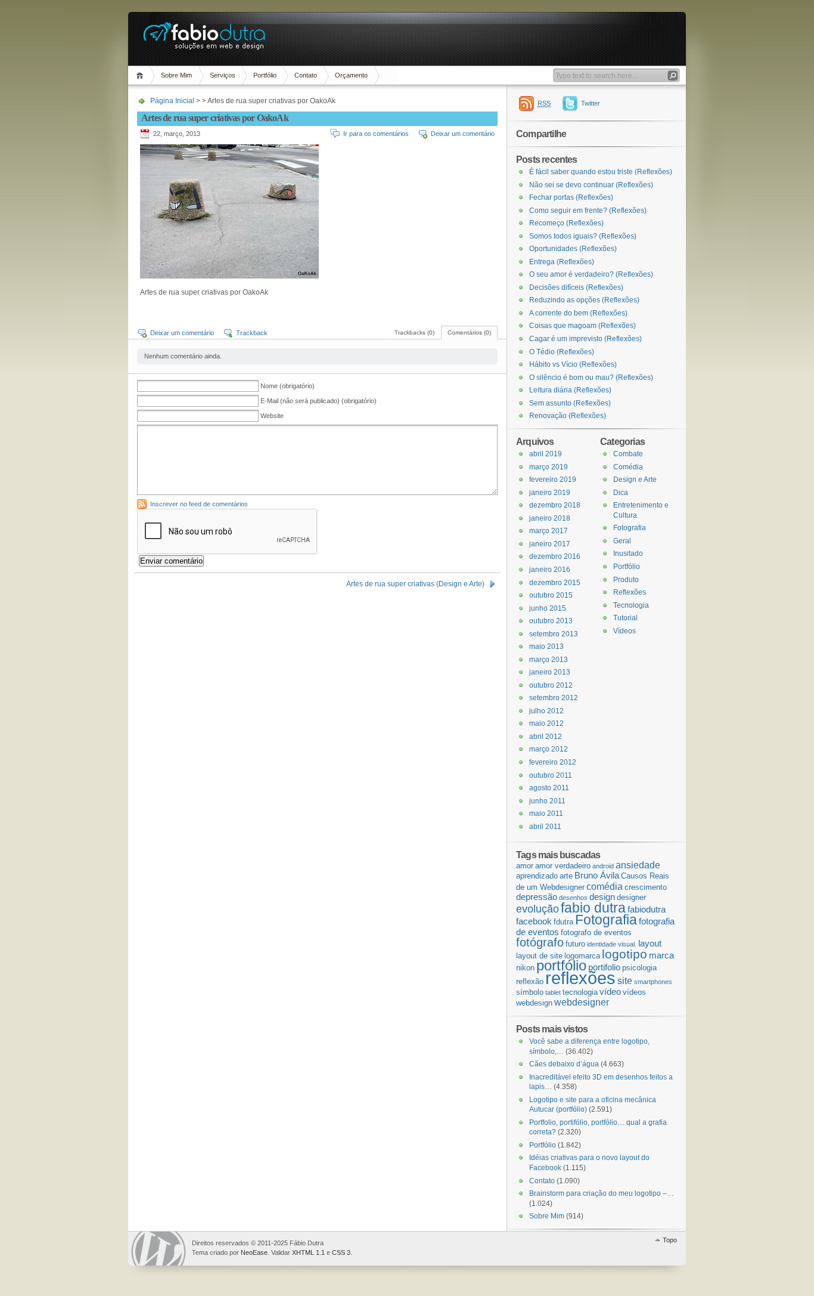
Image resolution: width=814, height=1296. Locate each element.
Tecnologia (631, 605)
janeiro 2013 (549, 672)
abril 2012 (545, 736)
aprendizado (537, 875)
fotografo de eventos (596, 932)
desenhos (573, 897)
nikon (525, 967)
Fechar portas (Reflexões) (571, 197)
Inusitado (628, 553)
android (603, 866)
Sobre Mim (176, 75)
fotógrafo (540, 942)
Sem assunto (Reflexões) (570, 403)
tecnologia (580, 992)
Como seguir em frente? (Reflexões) (588, 210)
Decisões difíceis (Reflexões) (576, 287)
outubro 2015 (551, 595)
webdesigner (581, 1002)
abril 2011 (545, 826)
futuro (575, 943)
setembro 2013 (553, 634)
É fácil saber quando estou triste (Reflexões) (600, 172)
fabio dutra (593, 907)
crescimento (646, 887)
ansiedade (638, 864)
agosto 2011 (549, 788)
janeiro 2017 (549, 544)
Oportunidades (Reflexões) (573, 249)
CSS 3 (341, 1252)
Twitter (590, 103)
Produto (626, 580)
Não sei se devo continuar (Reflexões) (591, 185)
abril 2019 (545, 454)
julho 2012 (546, 711)
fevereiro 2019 (552, 479)
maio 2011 (546, 813)
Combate (628, 454)
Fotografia (629, 528)
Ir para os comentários (376, 133)
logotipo (624, 954)
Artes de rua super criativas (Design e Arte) (415, 584)
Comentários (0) (469, 332)
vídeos (634, 992)
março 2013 (548, 659)
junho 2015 (547, 608)
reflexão (529, 981)
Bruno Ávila (596, 875)
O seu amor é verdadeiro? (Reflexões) (591, 274)
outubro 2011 (550, 775)
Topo (670, 1240)
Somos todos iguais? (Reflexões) (582, 236)
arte (566, 875)
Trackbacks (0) (414, 332)
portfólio (561, 965)
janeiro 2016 (549, 569)
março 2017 (548, 531)
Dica (620, 492)
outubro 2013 (551, 621)
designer (631, 897)
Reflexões (629, 592)
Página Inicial (141, 75)
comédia (604, 886)
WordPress (158, 1249)
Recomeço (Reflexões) (566, 223)
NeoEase (254, 1252)
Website (272, 415)
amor (524, 865)
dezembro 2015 (554, 583)
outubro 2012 (551, 685)
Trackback (252, 332)
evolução (537, 909)
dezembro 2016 (554, 556)
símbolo (529, 992)
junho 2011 (547, 801)
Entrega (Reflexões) (561, 262)
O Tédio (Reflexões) (561, 352)
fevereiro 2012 (552, 762)
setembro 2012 (553, 698)
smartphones (653, 981)
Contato (305, 75)
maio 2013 (546, 646)
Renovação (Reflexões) (567, 416)
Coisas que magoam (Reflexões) (582, 325)
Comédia (628, 467)
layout (649, 943)
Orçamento (351, 75)
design (602, 897)
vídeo (610, 992)
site (624, 980)
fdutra (563, 921)
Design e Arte (635, 479)
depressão (536, 897)
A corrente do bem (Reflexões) (578, 313)
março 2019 (548, 467)
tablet (553, 992)
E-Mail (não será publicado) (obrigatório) (318, 400)
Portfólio (264, 75)
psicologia (639, 967)
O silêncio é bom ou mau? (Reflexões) (591, 377)
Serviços (222, 75)
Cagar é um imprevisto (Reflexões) (585, 339)
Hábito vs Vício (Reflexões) (573, 364)
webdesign (534, 1002)
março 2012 (548, 749)
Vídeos (624, 631)
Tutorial (625, 618)
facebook (534, 921)
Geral (622, 541)
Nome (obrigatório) (287, 385)
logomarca (582, 955)
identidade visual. (611, 944)
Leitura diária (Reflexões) (570, 390)
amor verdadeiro (563, 865)
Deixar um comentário (463, 133)
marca (661, 955)
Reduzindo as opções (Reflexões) (584, 300)
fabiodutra (646, 909)
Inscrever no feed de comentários (199, 504)
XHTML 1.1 (308, 1252)
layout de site (539, 955)
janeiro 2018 (549, 518)
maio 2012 (546, 723)
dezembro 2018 (554, 505)
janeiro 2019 (549, 492)
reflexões (580, 978)
